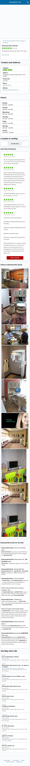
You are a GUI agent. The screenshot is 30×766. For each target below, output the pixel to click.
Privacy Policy (10, 761)
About (22, 760)
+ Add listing (15, 760)
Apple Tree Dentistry (7, 735)
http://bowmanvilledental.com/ (11, 90)
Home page (7, 760)
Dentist (5, 69)
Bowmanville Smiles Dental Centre (11, 686)
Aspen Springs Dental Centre (10, 716)
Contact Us (19, 761)
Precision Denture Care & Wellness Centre (13, 676)
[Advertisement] (15, 21)
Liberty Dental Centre (8, 696)
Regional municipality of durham (13, 40)
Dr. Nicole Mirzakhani (8, 726)
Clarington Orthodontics (8, 706)
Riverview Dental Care (8, 745)
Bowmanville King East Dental (10, 656)
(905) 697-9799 (5, 55)
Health (9, 69)
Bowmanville (5, 42)
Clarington (23, 40)
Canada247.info (15, 2)
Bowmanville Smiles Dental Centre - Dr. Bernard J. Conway (15, 666)
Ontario (4, 40)
